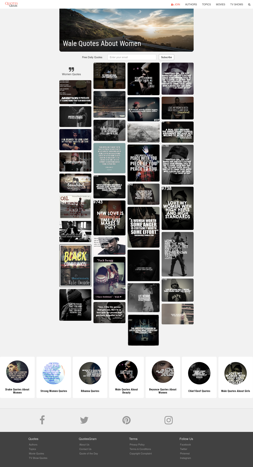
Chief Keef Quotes (163, 391)
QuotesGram (11, 4)
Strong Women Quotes (17, 391)
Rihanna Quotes (54, 391)
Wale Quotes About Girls (199, 391)
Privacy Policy (137, 444)
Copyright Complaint (141, 453)
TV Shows (236, 4)
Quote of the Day (88, 453)
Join (177, 4)
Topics (206, 4)
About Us (84, 444)
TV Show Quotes (38, 458)
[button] (249, 4)
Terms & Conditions (140, 449)
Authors (191, 4)
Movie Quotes (36, 453)
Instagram (185, 458)
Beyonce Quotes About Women (126, 391)
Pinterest (185, 453)
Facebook (185, 444)
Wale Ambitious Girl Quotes (235, 391)
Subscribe (166, 57)
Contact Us (85, 449)
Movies (220, 4)
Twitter (183, 449)
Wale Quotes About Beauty (90, 391)
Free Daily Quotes (92, 57)
